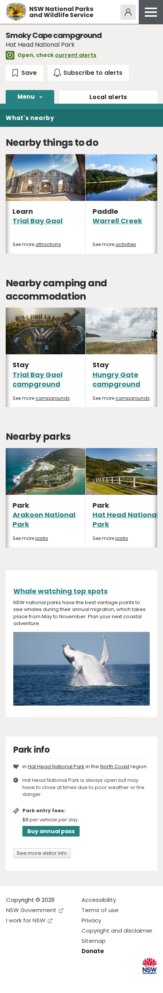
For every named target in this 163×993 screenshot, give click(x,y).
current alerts (75, 55)
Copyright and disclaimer (117, 931)
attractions (48, 244)
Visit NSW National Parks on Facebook (13, 981)
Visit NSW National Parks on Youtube (46, 981)
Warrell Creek (117, 221)
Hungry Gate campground (116, 379)
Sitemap (94, 941)
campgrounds (52, 398)
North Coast (114, 766)
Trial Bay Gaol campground (38, 379)
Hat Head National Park (56, 766)
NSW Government (31, 910)
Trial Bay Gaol (38, 221)
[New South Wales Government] (149, 966)
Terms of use (100, 910)
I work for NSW (25, 920)
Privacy (91, 920)
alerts (108, 97)
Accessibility (99, 900)
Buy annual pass (51, 831)
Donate (93, 951)
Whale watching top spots (60, 591)
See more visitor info (42, 853)
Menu (26, 97)
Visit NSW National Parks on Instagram (29, 981)
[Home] (16, 12)
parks (41, 538)
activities (125, 244)
